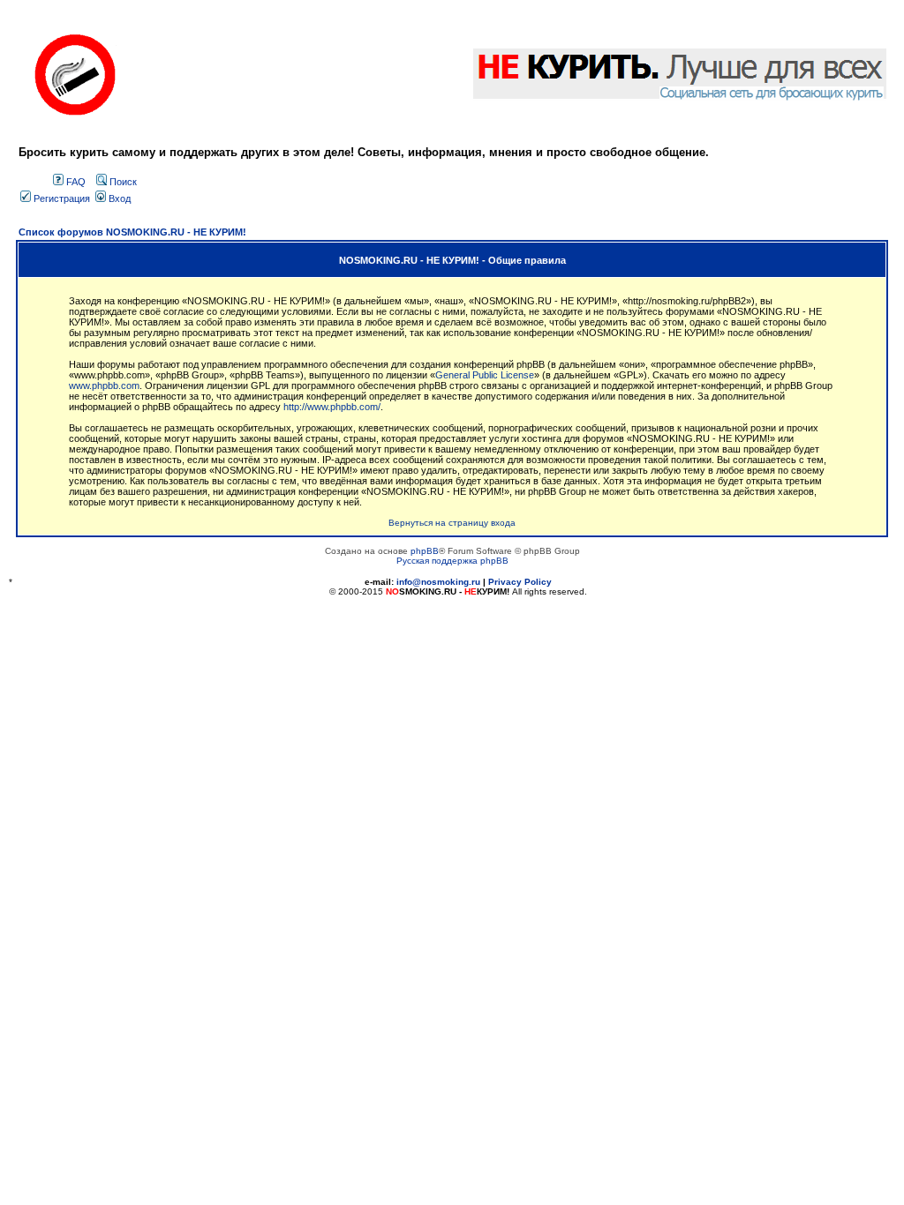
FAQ (75, 181)
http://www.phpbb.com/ (331, 406)
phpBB (425, 551)
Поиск (122, 181)
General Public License (484, 375)
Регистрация (60, 198)
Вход (118, 198)
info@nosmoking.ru (438, 582)
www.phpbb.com (104, 385)
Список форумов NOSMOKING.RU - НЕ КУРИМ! (132, 232)
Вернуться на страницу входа (452, 523)
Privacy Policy (520, 582)
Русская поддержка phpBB (452, 560)
